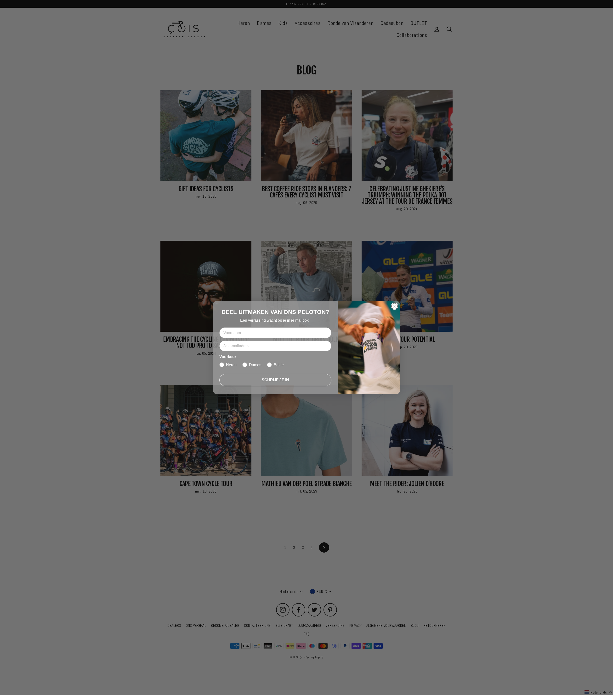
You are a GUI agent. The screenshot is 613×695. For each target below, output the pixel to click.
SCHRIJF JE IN (275, 380)
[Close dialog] (394, 306)
